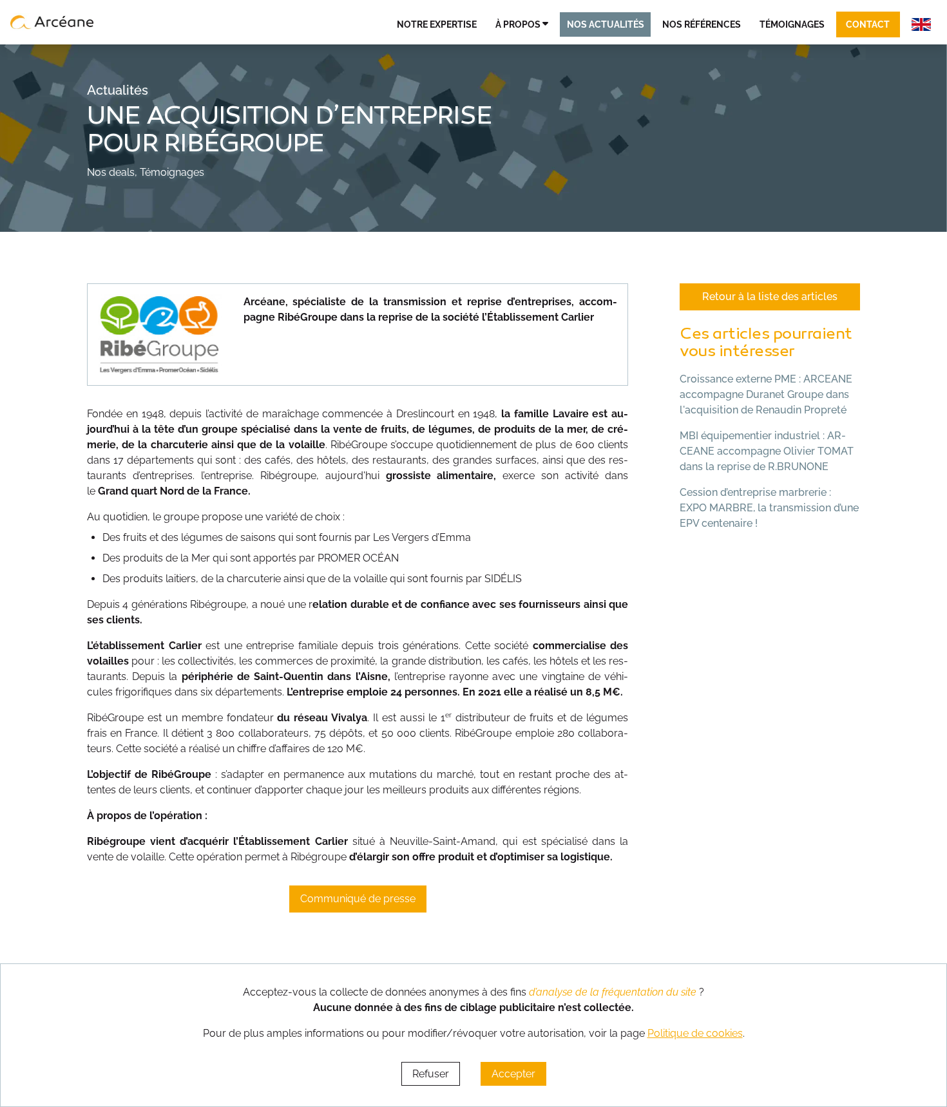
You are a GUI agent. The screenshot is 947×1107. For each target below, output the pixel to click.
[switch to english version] (921, 24)
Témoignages (792, 24)
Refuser (430, 1074)
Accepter (513, 1074)
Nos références (701, 24)
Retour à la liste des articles (769, 296)
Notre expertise (437, 24)
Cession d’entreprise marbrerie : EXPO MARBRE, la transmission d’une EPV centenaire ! (769, 507)
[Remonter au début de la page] (912, 1036)
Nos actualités (605, 24)
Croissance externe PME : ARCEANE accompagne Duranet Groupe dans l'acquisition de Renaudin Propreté (766, 394)
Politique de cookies (695, 1033)
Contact (868, 24)
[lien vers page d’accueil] (52, 22)
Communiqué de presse (358, 899)
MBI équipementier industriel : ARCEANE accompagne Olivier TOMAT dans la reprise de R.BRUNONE (767, 451)
